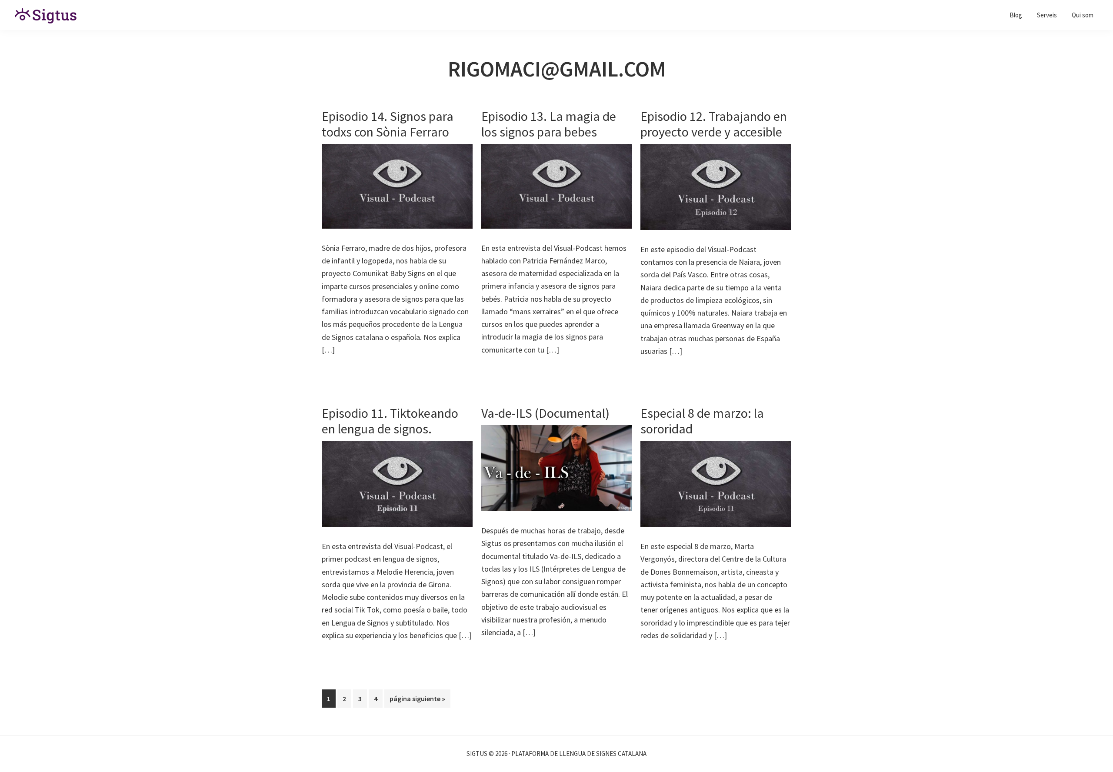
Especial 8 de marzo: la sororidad (702, 421)
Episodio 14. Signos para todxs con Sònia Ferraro (387, 124)
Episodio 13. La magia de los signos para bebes (548, 124)
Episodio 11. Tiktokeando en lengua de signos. (390, 421)
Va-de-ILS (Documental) (545, 413)
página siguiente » (417, 701)
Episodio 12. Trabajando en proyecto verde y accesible (713, 124)
